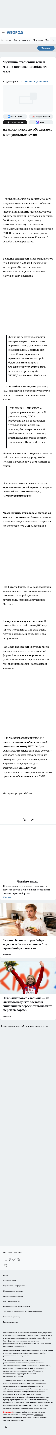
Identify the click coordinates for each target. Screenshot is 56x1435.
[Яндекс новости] (41, 116)
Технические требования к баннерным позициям (22, 1311)
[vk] (24, 820)
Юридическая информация (14, 1286)
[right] (53, 40)
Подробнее (18, 1376)
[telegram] (33, 820)
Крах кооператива (22, 40)
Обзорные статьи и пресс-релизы (16, 1306)
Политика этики (9, 1281)
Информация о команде (13, 1291)
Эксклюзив (6, 40)
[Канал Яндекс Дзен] (15, 122)
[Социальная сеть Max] (41, 122)
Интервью (38, 40)
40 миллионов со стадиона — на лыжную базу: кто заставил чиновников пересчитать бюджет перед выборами (26, 891)
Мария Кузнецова (36, 81)
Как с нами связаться (11, 1301)
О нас (5, 1275)
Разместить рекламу (11, 1317)
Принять (45, 48)
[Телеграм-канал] (14, 1260)
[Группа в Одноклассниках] (10, 1260)
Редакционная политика (13, 1296)
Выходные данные (10, 1322)
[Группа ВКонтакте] (15, 116)
